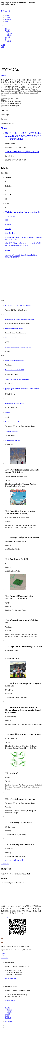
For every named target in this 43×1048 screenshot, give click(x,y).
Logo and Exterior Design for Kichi (14, 369)
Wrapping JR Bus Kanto (12, 431)
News (7, 39)
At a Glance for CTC (11, 337)
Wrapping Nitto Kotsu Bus (12, 440)
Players (9, 33)
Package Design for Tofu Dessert (14, 328)
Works (7, 15)
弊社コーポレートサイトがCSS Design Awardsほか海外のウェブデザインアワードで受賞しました (23, 136)
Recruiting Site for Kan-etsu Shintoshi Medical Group (19, 319)
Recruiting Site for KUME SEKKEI (14, 403)
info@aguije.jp (10, 978)
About (7, 17)
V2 (6, 1027)
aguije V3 (7, 412)
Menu (7, 21)
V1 (6, 1025)
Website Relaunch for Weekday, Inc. (14, 360)
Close (3, 25)
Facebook (8, 1021)
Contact (8, 19)
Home (7, 29)
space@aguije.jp (11, 1000)
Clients (9, 35)
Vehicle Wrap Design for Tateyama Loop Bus (17, 379)
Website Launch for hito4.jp (12, 421)
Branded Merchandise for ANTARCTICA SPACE (18, 347)
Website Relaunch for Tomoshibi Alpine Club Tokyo (19, 305)
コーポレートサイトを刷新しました (22, 151)
